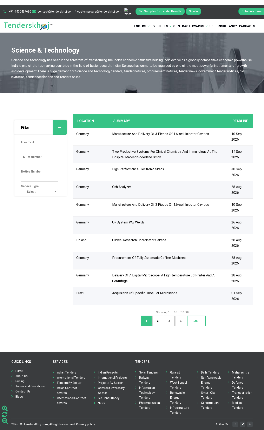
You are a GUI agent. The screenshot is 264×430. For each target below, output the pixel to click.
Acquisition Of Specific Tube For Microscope (144, 293)
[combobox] (39, 191)
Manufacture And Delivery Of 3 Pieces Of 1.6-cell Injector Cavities (160, 134)
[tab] (40, 127)
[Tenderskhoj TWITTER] (242, 424)
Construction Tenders (210, 405)
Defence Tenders (237, 385)
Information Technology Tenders (147, 392)
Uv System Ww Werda (128, 222)
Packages (247, 26)
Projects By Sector (110, 382)
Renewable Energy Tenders (177, 397)
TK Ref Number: (31, 157)
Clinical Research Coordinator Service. (139, 240)
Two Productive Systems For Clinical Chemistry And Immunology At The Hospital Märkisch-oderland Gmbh (164, 154)
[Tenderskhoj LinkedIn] (250, 424)
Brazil (80, 293)
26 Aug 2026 (236, 225)
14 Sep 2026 (236, 154)
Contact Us (23, 391)
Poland (81, 240)
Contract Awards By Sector (111, 390)
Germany (82, 134)
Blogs (19, 396)
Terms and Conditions (30, 386)
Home (19, 370)
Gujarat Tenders (175, 375)
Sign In (193, 11)
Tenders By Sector (69, 382)
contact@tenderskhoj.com (55, 11)
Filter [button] (25, 127)
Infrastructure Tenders (179, 410)
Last (196, 321)
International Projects (112, 377)
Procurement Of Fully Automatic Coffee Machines (149, 258)
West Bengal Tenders (178, 385)
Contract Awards (188, 26)
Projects (160, 26)
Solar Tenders (148, 372)
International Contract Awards (71, 400)
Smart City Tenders (208, 395)
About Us (21, 376)
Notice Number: (31, 171)
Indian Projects (108, 372)
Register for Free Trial (219, 11)
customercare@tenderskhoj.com (99, 11)
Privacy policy (85, 424)
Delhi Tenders (210, 372)
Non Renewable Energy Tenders (211, 382)
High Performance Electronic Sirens (138, 169)
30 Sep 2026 (236, 172)
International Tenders (71, 377)
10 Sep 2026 (236, 136)
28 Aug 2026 (236, 189)
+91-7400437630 (19, 11)
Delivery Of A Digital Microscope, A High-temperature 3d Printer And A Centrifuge (163, 278)
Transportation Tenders (242, 395)
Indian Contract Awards (67, 390)
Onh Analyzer (121, 187)
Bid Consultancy (223, 26)
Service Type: (30, 186)
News (101, 403)
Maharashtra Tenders (240, 375)
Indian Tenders (66, 372)
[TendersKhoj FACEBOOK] (235, 424)
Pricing (20, 381)
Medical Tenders (237, 405)
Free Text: (28, 142)
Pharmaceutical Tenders (149, 405)
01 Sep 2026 (236, 296)
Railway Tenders (144, 380)
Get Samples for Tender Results (160, 11)
